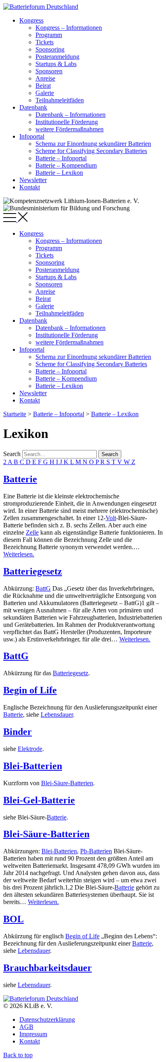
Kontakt (29, 187)
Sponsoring (49, 49)
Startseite (14, 414)
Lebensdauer (57, 714)
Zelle (32, 532)
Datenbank (33, 107)
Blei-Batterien (32, 766)
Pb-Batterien (96, 851)
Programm (48, 34)
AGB (26, 1026)
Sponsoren (48, 71)
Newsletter (33, 179)
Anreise (45, 78)
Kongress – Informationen (68, 27)
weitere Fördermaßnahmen (69, 129)
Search (12, 453)
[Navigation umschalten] (15, 219)
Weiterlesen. (18, 554)
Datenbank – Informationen (70, 114)
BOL (13, 919)
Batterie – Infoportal (61, 158)
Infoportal (31, 136)
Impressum (33, 1034)
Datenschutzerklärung (47, 1019)
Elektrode (30, 748)
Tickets (44, 42)
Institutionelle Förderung (66, 121)
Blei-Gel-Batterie (39, 800)
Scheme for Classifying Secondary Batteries (91, 150)
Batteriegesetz (32, 571)
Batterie (20, 479)
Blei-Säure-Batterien (67, 783)
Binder (17, 731)
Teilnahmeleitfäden (59, 100)
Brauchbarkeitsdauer (47, 967)
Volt (111, 517)
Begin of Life (30, 690)
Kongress (31, 20)
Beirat (43, 85)
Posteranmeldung (57, 56)
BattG (43, 588)
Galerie (44, 92)
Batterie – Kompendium (66, 165)
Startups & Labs (56, 63)
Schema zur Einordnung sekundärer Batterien (93, 143)
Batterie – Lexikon (59, 172)
